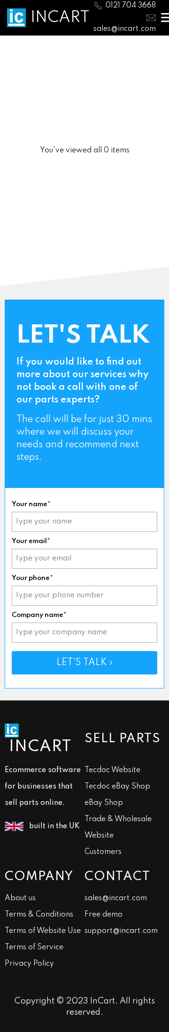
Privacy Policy (29, 964)
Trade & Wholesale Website (118, 827)
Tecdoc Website (112, 770)
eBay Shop (103, 803)
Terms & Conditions (39, 914)
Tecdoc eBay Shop (117, 786)
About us (20, 898)
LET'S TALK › (84, 662)
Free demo (103, 914)
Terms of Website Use (43, 931)
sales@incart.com (124, 29)
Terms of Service (34, 947)
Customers (103, 852)
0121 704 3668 (131, 5)
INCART (60, 18)
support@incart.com (121, 931)
